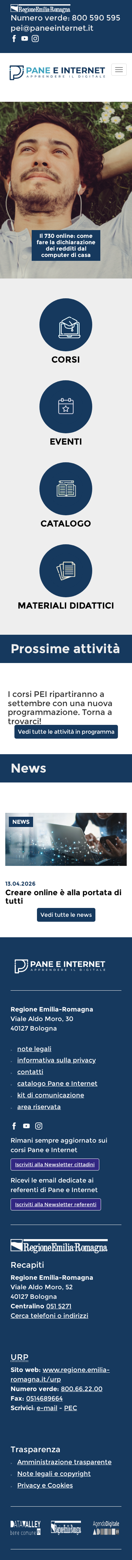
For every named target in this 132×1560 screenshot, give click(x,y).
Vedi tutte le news (66, 914)
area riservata (39, 1107)
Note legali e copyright (54, 1474)
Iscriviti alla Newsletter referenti (55, 1204)
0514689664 (44, 1398)
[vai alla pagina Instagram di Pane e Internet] (35, 38)
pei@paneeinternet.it (52, 28)
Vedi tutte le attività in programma (66, 731)
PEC (70, 1408)
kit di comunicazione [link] (50, 1095)
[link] (66, 897)
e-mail (47, 1408)
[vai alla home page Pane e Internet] (56, 72)
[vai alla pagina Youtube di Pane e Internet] (25, 38)
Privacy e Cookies (45, 1485)
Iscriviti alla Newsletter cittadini (55, 1164)
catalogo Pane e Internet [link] (57, 1083)
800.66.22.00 (81, 1389)
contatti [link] (30, 1072)
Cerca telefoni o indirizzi (49, 1316)
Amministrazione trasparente (64, 1462)
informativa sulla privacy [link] (56, 1060)
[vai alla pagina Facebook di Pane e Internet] (15, 38)
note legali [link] (34, 1049)
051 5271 (58, 1306)
